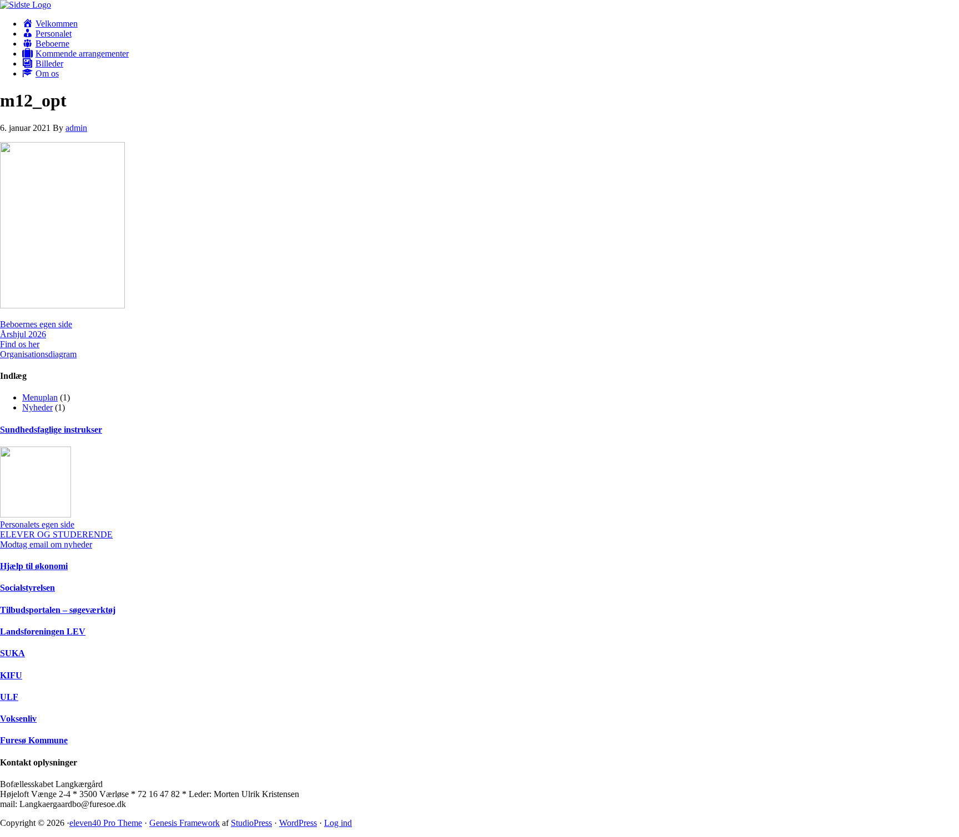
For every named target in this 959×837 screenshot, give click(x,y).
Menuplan (40, 397)
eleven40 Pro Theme (105, 823)
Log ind (338, 823)
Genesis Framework (184, 823)
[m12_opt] (62, 305)
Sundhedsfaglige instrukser (51, 429)
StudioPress (251, 823)
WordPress (298, 823)
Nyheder (37, 407)
